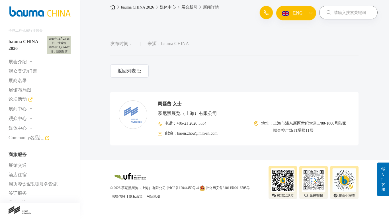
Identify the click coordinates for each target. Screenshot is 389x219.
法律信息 (119, 196)
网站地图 (153, 196)
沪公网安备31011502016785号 (227, 188)
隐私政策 (136, 196)
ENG (297, 13)
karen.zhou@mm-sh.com (197, 133)
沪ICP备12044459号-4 (183, 188)
